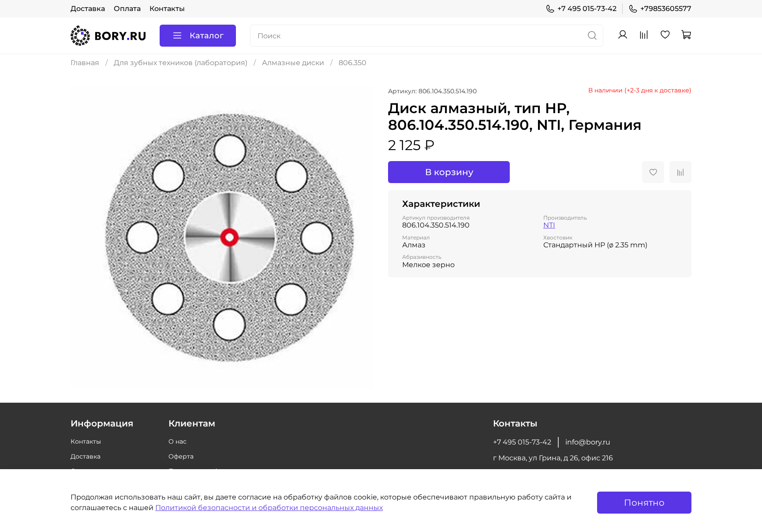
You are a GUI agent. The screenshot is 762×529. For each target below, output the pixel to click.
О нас (177, 441)
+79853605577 (665, 8)
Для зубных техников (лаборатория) (180, 63)
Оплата (127, 8)
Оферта (181, 456)
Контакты (167, 8)
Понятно (644, 502)
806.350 (352, 63)
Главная (85, 63)
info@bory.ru (587, 442)
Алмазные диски (293, 63)
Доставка (88, 8)
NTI (549, 225)
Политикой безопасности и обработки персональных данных (269, 507)
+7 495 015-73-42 (586, 8)
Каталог (207, 35)
